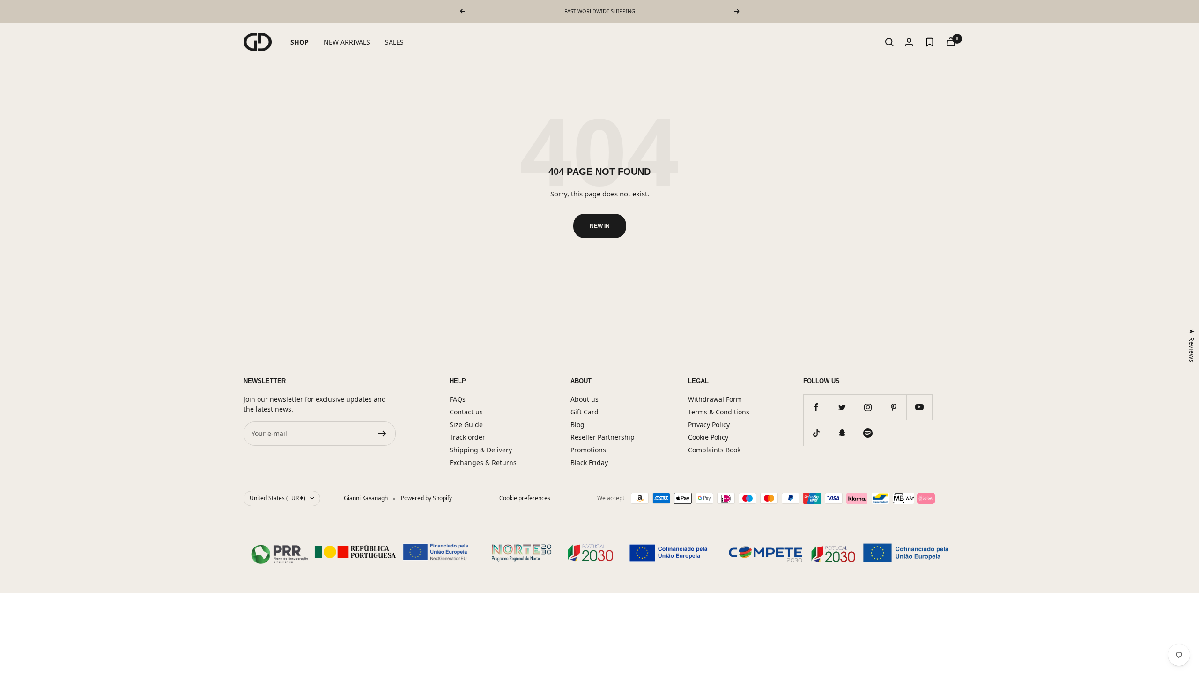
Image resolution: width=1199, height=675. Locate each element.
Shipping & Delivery (481, 449)
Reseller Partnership (602, 437)
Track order (467, 437)
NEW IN (600, 226)
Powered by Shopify (426, 498)
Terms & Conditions (718, 411)
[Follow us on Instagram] (868, 407)
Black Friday (589, 462)
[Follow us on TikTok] (816, 433)
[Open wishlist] (930, 42)
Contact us (466, 411)
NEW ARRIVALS (347, 42)
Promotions (588, 449)
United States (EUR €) (277, 498)
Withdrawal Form (715, 399)
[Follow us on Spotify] (868, 433)
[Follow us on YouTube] (919, 407)
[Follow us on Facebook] (816, 407)
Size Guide (466, 424)
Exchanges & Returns (483, 462)
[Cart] (950, 42)
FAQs (458, 399)
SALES (394, 42)
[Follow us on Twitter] (842, 407)
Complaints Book (714, 449)
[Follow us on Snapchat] (842, 433)
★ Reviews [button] (1191, 345)
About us (584, 399)
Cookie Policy (708, 437)
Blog (577, 424)
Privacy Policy (709, 424)
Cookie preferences (524, 498)
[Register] (382, 433)
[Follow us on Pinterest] (893, 407)
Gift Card (584, 411)
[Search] (889, 42)
